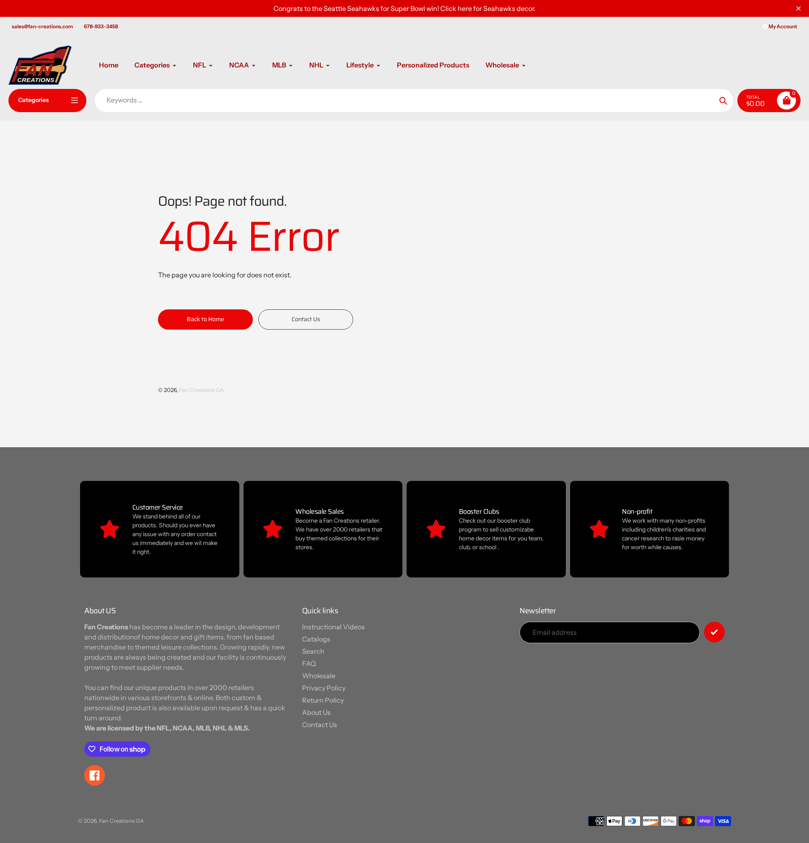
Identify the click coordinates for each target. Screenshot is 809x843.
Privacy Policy (324, 688)
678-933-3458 (101, 26)
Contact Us (319, 724)
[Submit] (714, 632)
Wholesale (318, 675)
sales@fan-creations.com (42, 26)
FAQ (309, 663)
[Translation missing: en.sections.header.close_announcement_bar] (798, 8)
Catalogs (316, 639)
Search (313, 651)
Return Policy (323, 700)
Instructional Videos (333, 627)
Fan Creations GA (201, 390)
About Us (316, 712)
